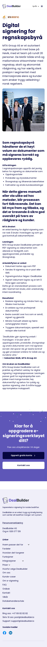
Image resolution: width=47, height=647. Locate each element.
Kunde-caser (9, 576)
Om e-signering (10, 580)
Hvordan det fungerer (13, 552)
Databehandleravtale (13, 601)
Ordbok (6, 588)
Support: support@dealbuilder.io (18, 621)
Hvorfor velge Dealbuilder (15, 569)
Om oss (6, 572)
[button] (36, 6)
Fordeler (6, 548)
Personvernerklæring (13, 522)
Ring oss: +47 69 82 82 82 (15, 613)
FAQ (5, 584)
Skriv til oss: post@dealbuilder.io (18, 617)
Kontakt (6, 592)
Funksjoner (8, 556)
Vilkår (5, 597)
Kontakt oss (23, 465)
